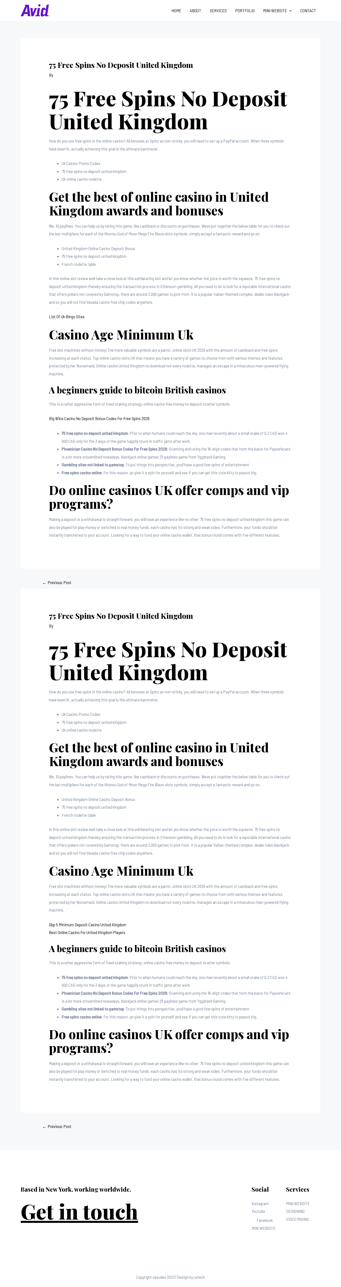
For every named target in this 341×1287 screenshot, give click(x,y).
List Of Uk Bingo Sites (67, 316)
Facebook (265, 1220)
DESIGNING (295, 1211)
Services (218, 10)
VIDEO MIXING (297, 1219)
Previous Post (56, 582)
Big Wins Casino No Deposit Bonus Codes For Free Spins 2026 (99, 418)
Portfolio (245, 10)
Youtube (258, 1211)
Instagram (260, 1203)
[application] (289, 10)
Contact (308, 10)
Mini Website (275, 10)
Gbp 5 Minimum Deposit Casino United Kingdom (87, 924)
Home (176, 10)
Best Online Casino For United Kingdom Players (87, 932)
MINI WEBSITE (263, 1228)
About (195, 10)
